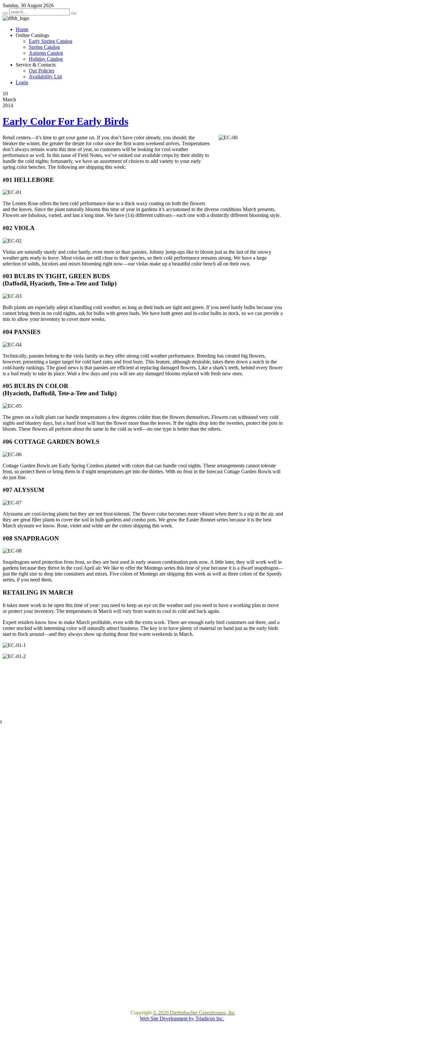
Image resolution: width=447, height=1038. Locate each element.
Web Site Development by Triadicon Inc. (182, 1018)
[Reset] (73, 13)
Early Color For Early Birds (65, 121)
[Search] (5, 13)
